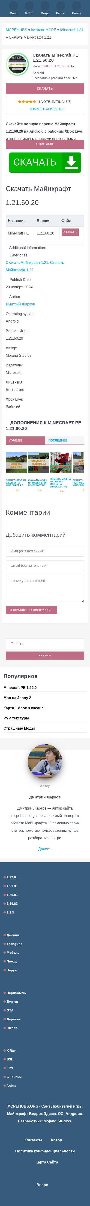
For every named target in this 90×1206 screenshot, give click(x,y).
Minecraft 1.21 (71, 30)
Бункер (12, 1001)
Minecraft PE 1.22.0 (20, 688)
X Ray (11, 1050)
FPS (9, 1068)
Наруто (12, 970)
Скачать (45, 88)
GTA (9, 1010)
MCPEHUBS (16, 30)
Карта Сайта (47, 1162)
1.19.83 (12, 903)
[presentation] (25, 441)
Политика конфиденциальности (45, 1151)
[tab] (25, 440)
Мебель (12, 952)
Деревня (13, 1019)
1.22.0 (11, 877)
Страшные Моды (19, 728)
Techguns (14, 944)
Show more (45, 144)
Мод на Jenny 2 (17, 698)
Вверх (42, 1185)
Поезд (11, 961)
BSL (9, 1059)
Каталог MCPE (43, 30)
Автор (56, 1140)
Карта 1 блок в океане (23, 708)
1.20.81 (12, 895)
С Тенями (14, 1077)
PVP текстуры (16, 718)
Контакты (33, 1140)
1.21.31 (12, 886)
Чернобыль (16, 993)
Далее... (45, 849)
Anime (11, 1085)
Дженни (12, 935)
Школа (12, 1028)
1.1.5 (10, 912)
